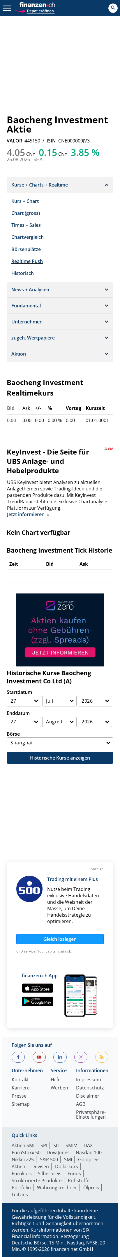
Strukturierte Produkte (37, 1180)
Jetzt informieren (26, 514)
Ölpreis (91, 1187)
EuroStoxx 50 (26, 1152)
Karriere (21, 1088)
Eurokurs (22, 1173)
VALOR (14, 140)
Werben (59, 1088)
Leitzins (20, 1194)
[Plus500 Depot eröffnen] (34, 10)
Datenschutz (90, 1088)
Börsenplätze (26, 249)
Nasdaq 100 (89, 1152)
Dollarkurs (66, 1166)
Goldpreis (89, 1159)
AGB (80, 1104)
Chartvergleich (27, 237)
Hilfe (56, 1080)
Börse (13, 734)
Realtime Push (27, 261)
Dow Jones (58, 1152)
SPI (43, 1145)
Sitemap (21, 1104)
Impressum (88, 1080)
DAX (88, 1145)
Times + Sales (26, 225)
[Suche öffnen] (113, 8)
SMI (68, 1159)
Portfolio (21, 1187)
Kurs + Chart (25, 201)
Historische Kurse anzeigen (60, 758)
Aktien (18, 1166)
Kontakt (20, 1080)
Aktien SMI (23, 1145)
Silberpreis (49, 1173)
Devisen (40, 1166)
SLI (56, 1145)
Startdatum (19, 692)
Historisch (22, 273)
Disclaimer (87, 1096)
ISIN (51, 140)
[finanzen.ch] (37, 4)
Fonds (74, 1173)
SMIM (71, 1145)
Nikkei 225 (23, 1159)
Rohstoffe (78, 1180)
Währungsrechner (57, 1187)
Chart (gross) (25, 213)
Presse (19, 1096)
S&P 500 (49, 1159)
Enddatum (18, 713)
